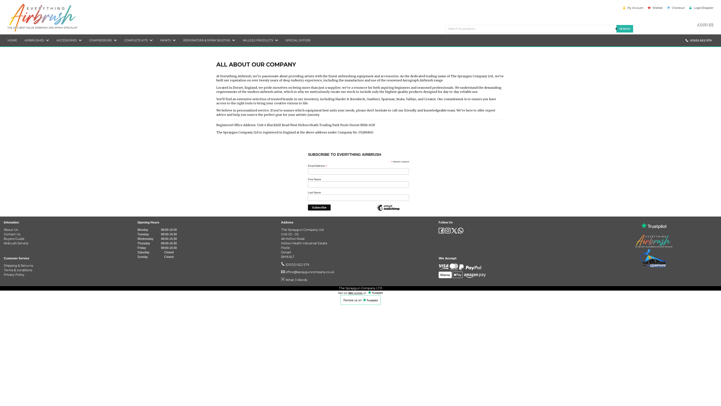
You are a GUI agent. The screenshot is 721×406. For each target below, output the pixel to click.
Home (12, 40)
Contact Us (12, 234)
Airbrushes (34, 40)
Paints (165, 40)
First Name (314, 179)
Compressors (100, 40)
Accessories (67, 40)
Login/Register (703, 8)
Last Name (314, 192)
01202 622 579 (701, 40)
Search (624, 28)
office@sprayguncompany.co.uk (310, 272)
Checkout (678, 8)
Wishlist (657, 8)
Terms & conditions (18, 270)
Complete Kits (136, 40)
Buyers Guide (14, 239)
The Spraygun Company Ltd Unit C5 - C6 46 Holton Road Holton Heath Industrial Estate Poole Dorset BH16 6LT (304, 243)
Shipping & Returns (18, 265)
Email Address (317, 166)
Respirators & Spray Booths (206, 40)
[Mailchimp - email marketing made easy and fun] (388, 210)
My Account (635, 8)
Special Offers (298, 40)
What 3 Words (296, 280)
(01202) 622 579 (297, 265)
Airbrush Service (16, 243)
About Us (11, 230)
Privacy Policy (14, 274)
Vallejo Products (258, 40)
